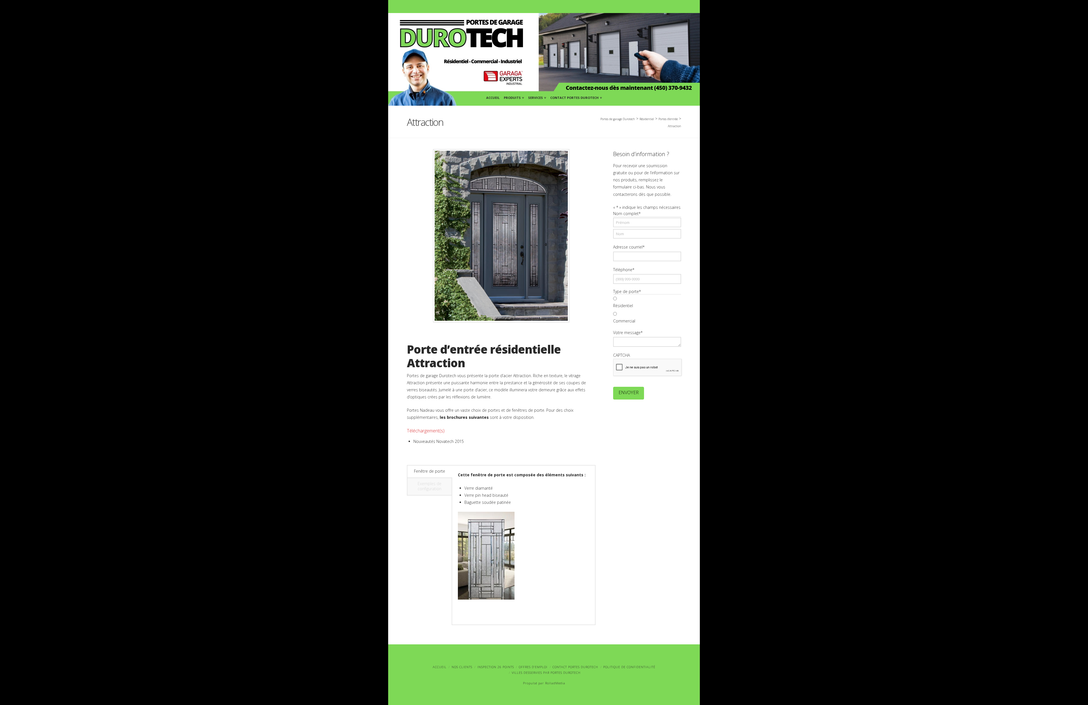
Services (536, 97)
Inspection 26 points (495, 667)
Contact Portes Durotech (575, 97)
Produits (513, 97)
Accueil (493, 97)
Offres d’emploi (533, 667)
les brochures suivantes (464, 417)
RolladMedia (555, 683)
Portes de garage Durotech (617, 119)
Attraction (674, 126)
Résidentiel (623, 305)
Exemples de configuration (429, 486)
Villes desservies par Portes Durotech (546, 672)
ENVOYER (629, 392)
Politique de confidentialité (629, 667)
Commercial (624, 321)
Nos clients (462, 667)
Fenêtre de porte (429, 471)
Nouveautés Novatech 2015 (438, 441)
